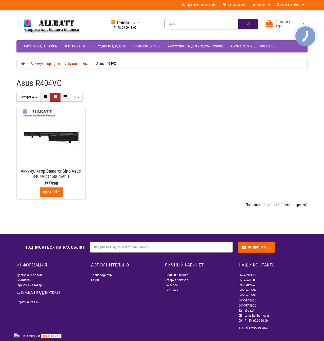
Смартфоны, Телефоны (40, 46)
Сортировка (27, 97)
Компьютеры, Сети (147, 46)
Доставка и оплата (29, 275)
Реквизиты (24, 280)
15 (75, 97)
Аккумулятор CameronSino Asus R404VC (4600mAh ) (51, 173)
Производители (102, 275)
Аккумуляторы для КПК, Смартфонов (195, 46)
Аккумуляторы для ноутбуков (253, 46)
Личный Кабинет (176, 275)
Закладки (171, 285)
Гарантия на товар (29, 285)
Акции (95, 280)
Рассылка (171, 290)
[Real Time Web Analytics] (51, 336)
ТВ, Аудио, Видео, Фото (109, 46)
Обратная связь (27, 302)
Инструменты (75, 46)
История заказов (176, 280)
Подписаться (259, 247)
